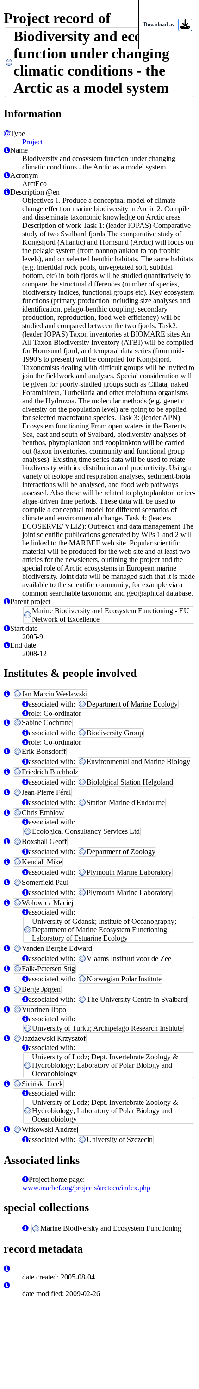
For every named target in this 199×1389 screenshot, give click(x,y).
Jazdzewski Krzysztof (54, 1038)
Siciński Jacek (42, 1084)
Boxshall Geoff (44, 841)
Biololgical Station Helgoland (130, 782)
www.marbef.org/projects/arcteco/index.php (86, 1188)
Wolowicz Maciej (47, 903)
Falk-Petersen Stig (48, 969)
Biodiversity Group (115, 733)
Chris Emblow (43, 813)
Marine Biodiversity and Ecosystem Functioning (110, 1228)
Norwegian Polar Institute (124, 979)
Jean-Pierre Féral (46, 792)
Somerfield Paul (45, 882)
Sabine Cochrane (47, 723)
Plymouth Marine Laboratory (129, 872)
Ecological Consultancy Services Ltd (86, 831)
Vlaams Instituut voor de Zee (129, 958)
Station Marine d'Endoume (126, 802)
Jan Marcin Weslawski (54, 694)
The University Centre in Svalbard (137, 999)
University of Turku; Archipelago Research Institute (107, 1028)
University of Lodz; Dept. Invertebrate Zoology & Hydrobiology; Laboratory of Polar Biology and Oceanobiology (105, 1065)
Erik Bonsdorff (44, 751)
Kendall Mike (42, 862)
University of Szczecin (120, 1139)
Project (32, 142)
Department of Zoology (121, 852)
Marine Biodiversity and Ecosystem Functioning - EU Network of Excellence (110, 615)
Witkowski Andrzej (50, 1129)
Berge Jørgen (41, 989)
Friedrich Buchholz (50, 772)
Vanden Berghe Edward (57, 948)
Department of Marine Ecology (132, 704)
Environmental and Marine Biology (138, 762)
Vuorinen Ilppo (44, 1009)
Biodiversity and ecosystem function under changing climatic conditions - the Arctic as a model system (98, 62)
